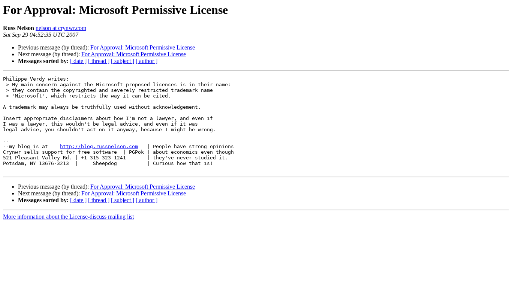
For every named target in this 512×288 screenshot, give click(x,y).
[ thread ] (98, 61)
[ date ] (78, 61)
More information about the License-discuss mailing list (68, 216)
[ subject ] (122, 61)
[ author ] (146, 61)
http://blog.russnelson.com (99, 146)
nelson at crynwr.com (61, 28)
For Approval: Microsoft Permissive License (142, 47)
